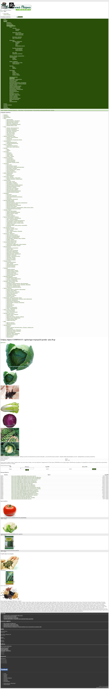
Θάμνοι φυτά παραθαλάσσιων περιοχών (13, 124)
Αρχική (2, 110)
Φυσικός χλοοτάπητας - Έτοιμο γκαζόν (13, 177)
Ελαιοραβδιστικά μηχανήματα (12, 277)
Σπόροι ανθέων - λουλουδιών (12, 168)
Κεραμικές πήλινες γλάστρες (12, 290)
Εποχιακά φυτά (9, 138)
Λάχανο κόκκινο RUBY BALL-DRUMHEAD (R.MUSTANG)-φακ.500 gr (24, 493)
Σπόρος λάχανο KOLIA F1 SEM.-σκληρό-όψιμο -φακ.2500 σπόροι (23, 486)
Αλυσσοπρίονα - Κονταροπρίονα (12, 247)
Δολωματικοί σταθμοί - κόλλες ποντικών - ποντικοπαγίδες (17, 225)
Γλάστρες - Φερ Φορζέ (8, 288)
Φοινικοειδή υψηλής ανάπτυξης (12, 145)
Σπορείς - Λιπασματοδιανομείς (12, 308)
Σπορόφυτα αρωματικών (11, 161)
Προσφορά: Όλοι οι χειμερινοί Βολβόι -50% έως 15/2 (13, 615)
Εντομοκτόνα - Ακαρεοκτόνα (12, 195)
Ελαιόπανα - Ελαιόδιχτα (11, 282)
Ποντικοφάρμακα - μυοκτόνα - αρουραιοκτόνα (15, 221)
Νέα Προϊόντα (6, 116)
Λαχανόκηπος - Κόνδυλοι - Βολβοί (13, 162)
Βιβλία (5, 321)
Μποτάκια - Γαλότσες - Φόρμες (12, 228)
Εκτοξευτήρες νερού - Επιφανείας (12, 188)
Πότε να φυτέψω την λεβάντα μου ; (10, 623)
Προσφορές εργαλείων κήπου (12, 307)
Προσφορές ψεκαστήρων (11, 275)
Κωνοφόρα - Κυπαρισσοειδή (12, 129)
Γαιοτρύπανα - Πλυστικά (11, 257)
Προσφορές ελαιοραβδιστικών (12, 279)
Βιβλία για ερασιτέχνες (11, 322)
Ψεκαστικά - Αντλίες (7, 260)
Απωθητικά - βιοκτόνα (11, 224)
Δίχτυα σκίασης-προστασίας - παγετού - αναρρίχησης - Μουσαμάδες (19, 284)
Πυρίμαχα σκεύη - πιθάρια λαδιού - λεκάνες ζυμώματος (16, 244)
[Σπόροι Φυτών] (10, 569)
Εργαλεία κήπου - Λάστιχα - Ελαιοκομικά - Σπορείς (13, 297)
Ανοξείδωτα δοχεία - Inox (11, 243)
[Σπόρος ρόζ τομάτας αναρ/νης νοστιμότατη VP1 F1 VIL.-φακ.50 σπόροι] (10, 516)
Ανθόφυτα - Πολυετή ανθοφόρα (12, 137)
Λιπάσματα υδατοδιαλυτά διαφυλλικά (13, 212)
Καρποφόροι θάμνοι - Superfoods (12, 121)
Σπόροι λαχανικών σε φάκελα (12, 165)
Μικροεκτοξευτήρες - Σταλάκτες (12, 189)
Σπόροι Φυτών (20, 110)
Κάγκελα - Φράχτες (10, 315)
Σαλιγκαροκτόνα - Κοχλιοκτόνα (12, 199)
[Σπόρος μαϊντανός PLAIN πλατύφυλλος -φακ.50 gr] (10, 549)
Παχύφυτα (8, 150)
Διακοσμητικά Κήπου (7, 325)
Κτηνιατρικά (9, 226)
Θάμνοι (5, 118)
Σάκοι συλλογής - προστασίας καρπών (13, 285)
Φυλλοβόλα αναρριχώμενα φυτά (12, 143)
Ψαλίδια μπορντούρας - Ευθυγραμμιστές (14, 253)
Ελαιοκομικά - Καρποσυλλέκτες (12, 300)
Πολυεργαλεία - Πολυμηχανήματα (13, 252)
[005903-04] (10, 384)
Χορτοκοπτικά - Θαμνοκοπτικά (12, 251)
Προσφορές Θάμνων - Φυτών (12, 125)
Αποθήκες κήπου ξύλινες (11, 320)
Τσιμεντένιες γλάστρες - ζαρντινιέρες (13, 291)
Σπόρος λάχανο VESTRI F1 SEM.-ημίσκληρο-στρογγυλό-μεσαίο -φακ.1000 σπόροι (26, 477)
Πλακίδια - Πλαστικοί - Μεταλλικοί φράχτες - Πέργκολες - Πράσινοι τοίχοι (20, 327)
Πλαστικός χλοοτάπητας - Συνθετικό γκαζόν (14, 178)
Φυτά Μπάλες (9, 152)
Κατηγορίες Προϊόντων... (12, 110)
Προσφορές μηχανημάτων (11, 259)
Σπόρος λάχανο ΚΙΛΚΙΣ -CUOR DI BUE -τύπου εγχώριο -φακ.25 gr (23, 476)
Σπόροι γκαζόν (9, 164)
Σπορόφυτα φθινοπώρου (11, 159)
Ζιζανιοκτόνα (9, 197)
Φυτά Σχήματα (6, 151)
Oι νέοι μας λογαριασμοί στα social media (11, 617)
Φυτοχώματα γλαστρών (11, 310)
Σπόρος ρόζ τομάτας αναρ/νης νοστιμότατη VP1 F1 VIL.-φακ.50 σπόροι (13, 517)
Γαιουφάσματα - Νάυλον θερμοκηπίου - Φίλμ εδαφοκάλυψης (17, 283)
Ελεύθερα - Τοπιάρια (10, 156)
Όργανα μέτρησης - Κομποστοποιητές (13, 301)
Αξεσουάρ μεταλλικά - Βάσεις (12, 319)
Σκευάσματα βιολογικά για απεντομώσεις (14, 208)
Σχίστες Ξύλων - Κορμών (11, 258)
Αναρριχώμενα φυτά (7, 140)
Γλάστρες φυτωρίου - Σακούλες (12, 234)
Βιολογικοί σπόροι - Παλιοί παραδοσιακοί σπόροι (15, 167)
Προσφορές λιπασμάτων (11, 215)
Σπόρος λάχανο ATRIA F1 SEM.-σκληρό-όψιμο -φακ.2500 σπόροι (23, 484)
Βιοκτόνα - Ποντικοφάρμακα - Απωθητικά (11, 216)
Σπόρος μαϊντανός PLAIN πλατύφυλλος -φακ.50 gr (10, 550)
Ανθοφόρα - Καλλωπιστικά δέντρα (13, 127)
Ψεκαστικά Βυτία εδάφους (11, 262)
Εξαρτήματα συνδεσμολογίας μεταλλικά (14, 190)
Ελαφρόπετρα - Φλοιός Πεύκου (12, 334)
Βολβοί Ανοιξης (9, 174)
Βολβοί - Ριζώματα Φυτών (8, 173)
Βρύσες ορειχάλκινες (10, 335)
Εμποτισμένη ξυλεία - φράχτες (9, 313)
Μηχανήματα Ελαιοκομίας (8, 276)
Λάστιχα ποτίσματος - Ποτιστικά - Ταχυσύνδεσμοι (15, 302)
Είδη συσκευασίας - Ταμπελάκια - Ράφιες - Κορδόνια (16, 238)
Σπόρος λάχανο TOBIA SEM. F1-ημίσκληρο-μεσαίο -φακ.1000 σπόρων (24, 482)
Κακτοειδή (5, 148)
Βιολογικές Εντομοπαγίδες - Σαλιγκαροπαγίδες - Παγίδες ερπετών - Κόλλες (20, 207)
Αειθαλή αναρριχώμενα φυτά (12, 142)
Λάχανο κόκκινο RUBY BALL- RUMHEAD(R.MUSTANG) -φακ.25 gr (24, 494)
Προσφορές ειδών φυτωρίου (12, 240)
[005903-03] (10, 455)
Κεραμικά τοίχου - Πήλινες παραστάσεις (14, 331)
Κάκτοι (8, 149)
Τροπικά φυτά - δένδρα (11, 133)
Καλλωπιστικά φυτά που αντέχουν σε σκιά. (11, 625)
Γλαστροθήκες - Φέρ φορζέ (11, 295)
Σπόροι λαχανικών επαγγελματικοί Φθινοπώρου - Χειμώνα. (43, 110)
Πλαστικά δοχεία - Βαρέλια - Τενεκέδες (14, 245)
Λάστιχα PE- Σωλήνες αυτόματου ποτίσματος (15, 184)
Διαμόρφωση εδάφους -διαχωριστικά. (13, 333)
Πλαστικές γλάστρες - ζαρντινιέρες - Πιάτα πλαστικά (16, 289)
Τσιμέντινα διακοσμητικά (11, 332)
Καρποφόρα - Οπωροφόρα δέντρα (13, 130)
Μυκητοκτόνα (9, 194)
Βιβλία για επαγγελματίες (11, 323)
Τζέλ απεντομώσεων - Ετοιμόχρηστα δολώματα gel (16, 220)
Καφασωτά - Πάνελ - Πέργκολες (12, 314)
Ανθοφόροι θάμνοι (10, 119)
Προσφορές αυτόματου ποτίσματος (13, 192)
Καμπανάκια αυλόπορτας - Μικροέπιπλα (14, 329)
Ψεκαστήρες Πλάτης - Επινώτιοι (12, 270)
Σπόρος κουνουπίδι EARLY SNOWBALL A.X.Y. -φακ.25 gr (11, 534)
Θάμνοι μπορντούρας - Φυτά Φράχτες (13, 120)
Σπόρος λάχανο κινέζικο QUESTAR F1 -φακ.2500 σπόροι (21, 496)
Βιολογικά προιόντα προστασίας (12, 203)
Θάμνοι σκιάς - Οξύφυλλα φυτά (12, 123)
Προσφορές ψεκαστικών (11, 266)
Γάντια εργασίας (9, 232)
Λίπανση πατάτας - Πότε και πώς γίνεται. (11, 624)
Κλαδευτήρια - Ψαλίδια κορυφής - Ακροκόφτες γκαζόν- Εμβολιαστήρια (19, 298)
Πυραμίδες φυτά (9, 154)
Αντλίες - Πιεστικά (10, 263)
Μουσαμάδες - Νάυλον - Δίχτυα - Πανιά (11, 281)
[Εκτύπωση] (3, 342)
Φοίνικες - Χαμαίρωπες (8, 144)
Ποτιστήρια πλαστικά (10, 304)
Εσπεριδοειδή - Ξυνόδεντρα (11, 131)
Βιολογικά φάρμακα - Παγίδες (9, 200)
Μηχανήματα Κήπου (7, 246)
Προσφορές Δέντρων (10, 135)
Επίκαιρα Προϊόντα (7, 117)
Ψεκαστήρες (6, 268)
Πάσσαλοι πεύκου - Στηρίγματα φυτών (13, 317)
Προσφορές (6, 114)
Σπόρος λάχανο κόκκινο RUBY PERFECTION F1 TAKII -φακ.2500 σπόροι (25, 491)
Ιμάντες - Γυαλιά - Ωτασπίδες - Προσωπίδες (14, 231)
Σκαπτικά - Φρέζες (10, 249)
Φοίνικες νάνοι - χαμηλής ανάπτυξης (13, 146)
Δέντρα (5, 126)
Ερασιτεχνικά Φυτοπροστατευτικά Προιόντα (14, 196)
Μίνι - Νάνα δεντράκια (11, 132)
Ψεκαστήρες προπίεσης (11, 269)
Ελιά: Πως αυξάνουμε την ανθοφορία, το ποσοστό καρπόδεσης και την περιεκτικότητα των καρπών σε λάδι (22, 626)
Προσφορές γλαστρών (10, 296)
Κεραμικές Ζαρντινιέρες (11, 294)
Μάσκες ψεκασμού (10, 230)
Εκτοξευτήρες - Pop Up (11, 181)
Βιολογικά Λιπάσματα (10, 201)
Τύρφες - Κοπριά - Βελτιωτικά (12, 312)
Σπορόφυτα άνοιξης (10, 158)
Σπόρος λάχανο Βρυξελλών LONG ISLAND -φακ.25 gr (21, 498)
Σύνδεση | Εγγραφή (7, 14)
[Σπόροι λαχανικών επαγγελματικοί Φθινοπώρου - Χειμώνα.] (10, 599)
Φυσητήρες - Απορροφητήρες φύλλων (13, 256)
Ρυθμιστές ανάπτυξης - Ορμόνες (12, 213)
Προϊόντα (5, 110)
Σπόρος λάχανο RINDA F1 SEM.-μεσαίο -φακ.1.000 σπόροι (22, 483)
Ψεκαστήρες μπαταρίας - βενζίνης (12, 271)
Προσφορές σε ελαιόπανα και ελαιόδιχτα (14, 287)
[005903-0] (10, 441)
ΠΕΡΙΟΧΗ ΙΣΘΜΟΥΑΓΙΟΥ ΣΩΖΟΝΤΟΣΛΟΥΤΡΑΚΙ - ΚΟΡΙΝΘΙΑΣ (6, 649)
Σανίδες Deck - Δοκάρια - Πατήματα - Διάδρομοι (15, 316)
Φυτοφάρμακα (6, 193)
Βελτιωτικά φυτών (10, 214)
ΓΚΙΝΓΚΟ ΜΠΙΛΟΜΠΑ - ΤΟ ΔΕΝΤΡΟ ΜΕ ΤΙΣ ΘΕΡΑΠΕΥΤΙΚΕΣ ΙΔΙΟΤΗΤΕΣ (18, 618)
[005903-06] (10, 427)
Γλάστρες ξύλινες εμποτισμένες (12, 293)
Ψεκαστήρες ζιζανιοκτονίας (11, 272)
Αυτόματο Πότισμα (7, 180)
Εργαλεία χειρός (9, 303)
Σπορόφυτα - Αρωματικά (8, 157)
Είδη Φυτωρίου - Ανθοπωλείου (9, 233)
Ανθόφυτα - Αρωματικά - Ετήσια (9, 136)
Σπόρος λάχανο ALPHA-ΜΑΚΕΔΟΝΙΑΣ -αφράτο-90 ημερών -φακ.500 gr (24, 489)
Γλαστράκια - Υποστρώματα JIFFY (13, 237)
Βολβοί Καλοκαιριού (10, 175)
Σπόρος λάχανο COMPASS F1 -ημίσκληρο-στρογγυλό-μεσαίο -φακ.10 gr (24, 479)
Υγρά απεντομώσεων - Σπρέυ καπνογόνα (14, 218)
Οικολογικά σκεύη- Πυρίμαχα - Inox (10, 241)
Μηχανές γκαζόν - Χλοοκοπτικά (12, 250)
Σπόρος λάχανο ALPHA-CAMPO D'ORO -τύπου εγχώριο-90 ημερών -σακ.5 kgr (25, 487)
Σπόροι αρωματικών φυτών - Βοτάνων (13, 169)
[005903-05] (10, 413)
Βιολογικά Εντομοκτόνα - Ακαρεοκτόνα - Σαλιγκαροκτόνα (17, 202)
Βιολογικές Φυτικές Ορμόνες (12, 206)
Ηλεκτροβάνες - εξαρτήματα (12, 182)
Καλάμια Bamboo (10, 328)
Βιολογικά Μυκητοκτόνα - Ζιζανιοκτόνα (14, 205)
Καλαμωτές (9, 326)
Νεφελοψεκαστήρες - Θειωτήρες (12, 264)
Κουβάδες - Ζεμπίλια (10, 239)
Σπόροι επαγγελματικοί (28, 110)
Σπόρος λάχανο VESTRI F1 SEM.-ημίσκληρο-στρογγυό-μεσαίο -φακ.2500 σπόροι (26, 478)
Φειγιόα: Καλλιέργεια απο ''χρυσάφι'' (10, 616)
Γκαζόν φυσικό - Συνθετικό (8, 176)
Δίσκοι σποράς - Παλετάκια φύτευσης (13, 235)
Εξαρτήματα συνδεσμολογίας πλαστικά (13, 186)
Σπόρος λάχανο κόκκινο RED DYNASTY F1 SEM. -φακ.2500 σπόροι (23, 492)
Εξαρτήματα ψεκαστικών (11, 265)
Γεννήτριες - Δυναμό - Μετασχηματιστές (14, 278)
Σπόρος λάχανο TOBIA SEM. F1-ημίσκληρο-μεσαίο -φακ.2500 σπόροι (23, 481)
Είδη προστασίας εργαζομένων (9, 227)
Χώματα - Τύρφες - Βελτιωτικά (9, 309)
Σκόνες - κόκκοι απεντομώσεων (12, 219)
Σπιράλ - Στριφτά (10, 155)
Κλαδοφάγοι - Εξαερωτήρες (11, 254)
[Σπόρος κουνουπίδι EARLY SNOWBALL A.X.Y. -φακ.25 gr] (10, 532)
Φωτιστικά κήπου (10, 336)
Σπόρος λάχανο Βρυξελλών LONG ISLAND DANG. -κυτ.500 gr (23, 497)
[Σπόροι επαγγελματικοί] (10, 584)
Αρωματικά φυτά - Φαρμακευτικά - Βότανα (14, 139)
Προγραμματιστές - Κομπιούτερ (12, 183)
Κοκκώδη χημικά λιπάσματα (12, 211)
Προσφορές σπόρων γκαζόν (11, 171)
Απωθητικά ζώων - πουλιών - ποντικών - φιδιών (15, 222)
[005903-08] (10, 399)
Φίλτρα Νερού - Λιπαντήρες (12, 187)
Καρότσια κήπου (9, 306)
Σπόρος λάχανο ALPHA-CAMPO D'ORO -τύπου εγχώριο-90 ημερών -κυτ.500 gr (26, 488)
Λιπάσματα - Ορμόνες (7, 209)
